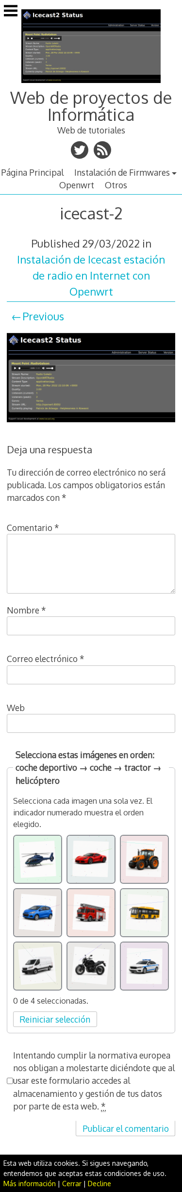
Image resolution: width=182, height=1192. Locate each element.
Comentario (33, 527)
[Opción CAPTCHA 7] (37, 966)
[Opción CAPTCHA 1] (37, 859)
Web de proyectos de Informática (91, 105)
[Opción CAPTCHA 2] (91, 859)
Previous (43, 316)
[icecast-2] (91, 422)
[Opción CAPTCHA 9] (144, 966)
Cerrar (72, 1183)
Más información (29, 1183)
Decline (99, 1183)
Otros (116, 185)
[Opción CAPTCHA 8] (91, 966)
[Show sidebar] (10, 11)
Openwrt (76, 185)
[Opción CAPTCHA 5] (91, 912)
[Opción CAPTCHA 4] (37, 912)
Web (16, 707)
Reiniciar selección (54, 1019)
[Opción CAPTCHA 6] (144, 912)
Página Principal (32, 172)
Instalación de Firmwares (122, 172)
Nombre (26, 610)
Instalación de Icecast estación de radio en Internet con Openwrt (91, 275)
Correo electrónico (45, 658)
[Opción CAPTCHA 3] (144, 859)
